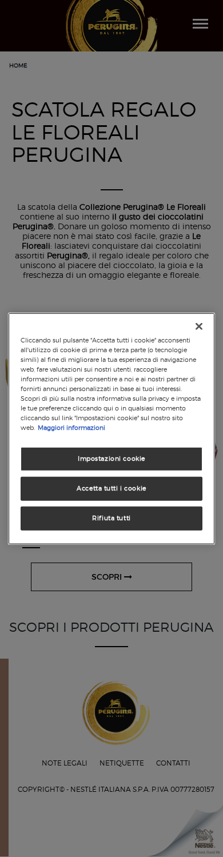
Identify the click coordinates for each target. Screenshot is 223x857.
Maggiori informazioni (71, 428)
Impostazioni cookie (111, 459)
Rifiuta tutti (111, 518)
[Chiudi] (199, 325)
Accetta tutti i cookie (111, 488)
